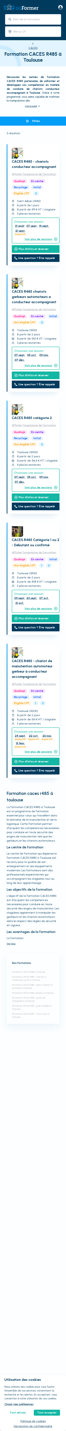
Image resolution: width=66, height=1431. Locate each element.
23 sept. (31, 598)
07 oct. (44, 598)
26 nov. (47, 735)
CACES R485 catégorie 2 (32, 418)
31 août (19, 226)
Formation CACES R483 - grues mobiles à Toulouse (32, 1007)
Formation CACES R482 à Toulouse (28, 972)
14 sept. (44, 226)
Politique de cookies (33, 1421)
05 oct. (31, 355)
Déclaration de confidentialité (33, 1426)
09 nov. (44, 355)
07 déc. (20, 360)
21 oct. (19, 603)
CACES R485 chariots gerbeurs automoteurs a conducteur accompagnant (34, 296)
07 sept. (31, 226)
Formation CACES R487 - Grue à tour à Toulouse (30, 1015)
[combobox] (35, 19)
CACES (33, 48)
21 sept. (20, 230)
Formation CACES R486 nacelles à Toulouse (33, 993)
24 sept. (20, 735)
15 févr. (20, 743)
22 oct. (33, 735)
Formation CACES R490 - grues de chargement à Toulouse (28, 999)
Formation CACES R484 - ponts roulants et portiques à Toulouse (32, 986)
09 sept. (19, 598)
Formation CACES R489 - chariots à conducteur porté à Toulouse (29, 978)
